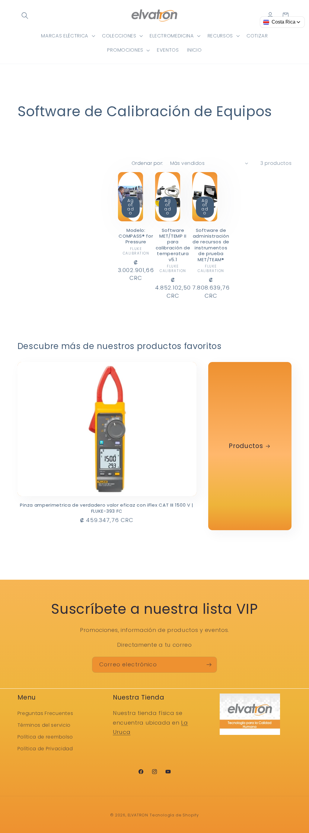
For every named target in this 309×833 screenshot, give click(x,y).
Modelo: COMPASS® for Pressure (136, 236)
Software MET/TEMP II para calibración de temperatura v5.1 (173, 245)
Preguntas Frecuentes (45, 713)
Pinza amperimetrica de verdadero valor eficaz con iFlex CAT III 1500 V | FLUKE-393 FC (106, 508)
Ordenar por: (147, 163)
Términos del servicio (44, 725)
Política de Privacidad (45, 748)
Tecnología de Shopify (174, 815)
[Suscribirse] (209, 665)
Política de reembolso (45, 736)
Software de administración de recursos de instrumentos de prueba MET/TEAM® (211, 245)
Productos (246, 446)
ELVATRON (138, 815)
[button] (25, 15)
